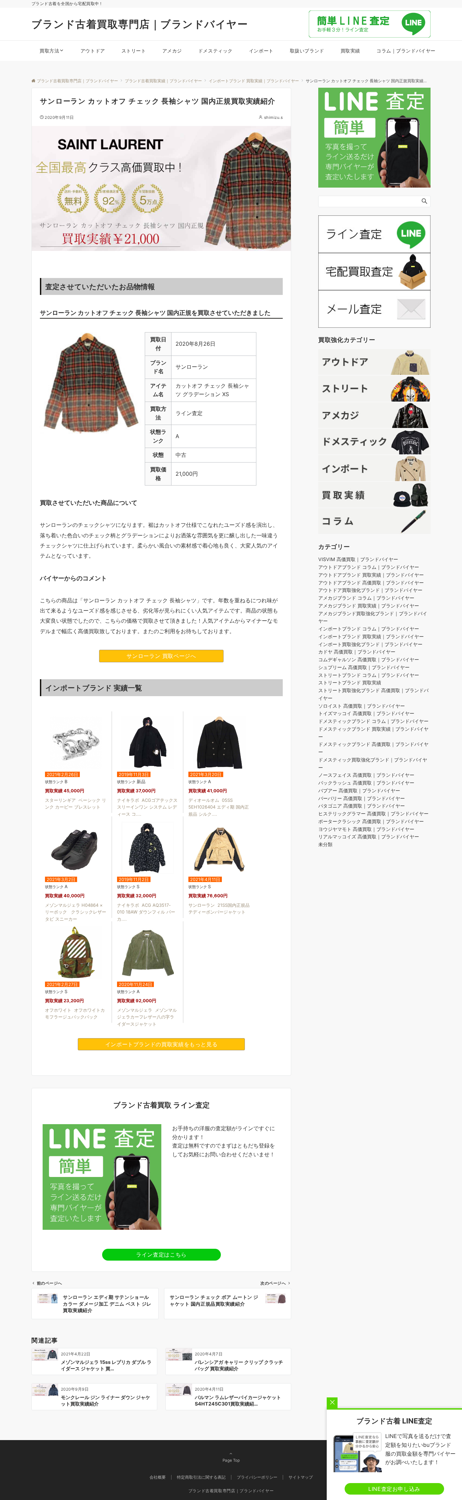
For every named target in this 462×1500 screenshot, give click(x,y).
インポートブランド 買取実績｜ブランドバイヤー (371, 637)
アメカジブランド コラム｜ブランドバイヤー (366, 598)
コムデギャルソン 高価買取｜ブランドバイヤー (368, 660)
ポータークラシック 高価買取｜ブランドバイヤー (371, 821)
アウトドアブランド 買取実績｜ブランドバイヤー (371, 575)
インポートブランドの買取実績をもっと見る (161, 1044)
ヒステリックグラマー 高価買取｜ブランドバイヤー (373, 814)
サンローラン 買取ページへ (161, 655)
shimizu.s (273, 117)
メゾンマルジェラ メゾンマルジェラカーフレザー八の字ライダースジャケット (147, 1017)
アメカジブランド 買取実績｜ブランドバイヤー (368, 606)
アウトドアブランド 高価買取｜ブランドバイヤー (371, 582)
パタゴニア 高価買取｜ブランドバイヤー (361, 806)
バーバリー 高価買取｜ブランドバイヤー (361, 798)
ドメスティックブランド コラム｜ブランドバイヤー (373, 721)
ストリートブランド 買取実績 (349, 683)
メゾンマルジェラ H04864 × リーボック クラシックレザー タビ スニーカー (75, 912)
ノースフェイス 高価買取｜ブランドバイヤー (366, 775)
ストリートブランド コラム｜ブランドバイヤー (368, 675)
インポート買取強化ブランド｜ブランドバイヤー (370, 644)
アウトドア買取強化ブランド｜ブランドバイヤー (370, 590)
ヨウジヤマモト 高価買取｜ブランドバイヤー (366, 829)
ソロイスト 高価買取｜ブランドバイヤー (361, 706)
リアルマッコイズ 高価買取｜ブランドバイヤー (368, 837)
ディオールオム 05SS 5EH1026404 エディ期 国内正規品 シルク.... (218, 807)
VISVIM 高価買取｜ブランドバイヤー (358, 559)
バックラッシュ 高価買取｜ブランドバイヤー (366, 783)
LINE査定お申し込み (394, 1488)
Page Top (231, 1460)
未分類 (325, 845)
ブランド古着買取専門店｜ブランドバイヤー (139, 24)
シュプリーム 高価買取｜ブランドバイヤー (364, 667)
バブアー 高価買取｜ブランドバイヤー (359, 791)
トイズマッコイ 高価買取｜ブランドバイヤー (366, 713)
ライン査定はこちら (161, 1254)
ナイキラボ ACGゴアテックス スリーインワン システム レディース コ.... (147, 807)
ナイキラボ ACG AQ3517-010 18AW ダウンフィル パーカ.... (146, 912)
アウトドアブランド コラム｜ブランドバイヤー (368, 567)
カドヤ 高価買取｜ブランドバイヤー (356, 652)
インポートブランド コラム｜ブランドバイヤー (368, 629)
